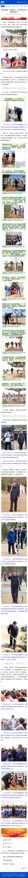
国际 (25, 6)
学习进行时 (8, 6)
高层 (14, 6)
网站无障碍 (25, 2)
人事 (21, 6)
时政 (17, 6)
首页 (2, 6)
